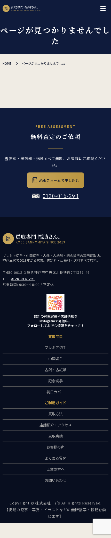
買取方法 (55, 413)
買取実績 (55, 435)
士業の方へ (55, 469)
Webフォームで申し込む (59, 180)
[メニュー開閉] (103, 8)
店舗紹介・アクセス (55, 424)
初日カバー (55, 391)
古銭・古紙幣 (55, 369)
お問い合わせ (55, 480)
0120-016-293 (60, 196)
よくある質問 (55, 458)
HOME (7, 63)
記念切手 (55, 380)
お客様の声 (55, 447)
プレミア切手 (55, 347)
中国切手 (55, 358)
